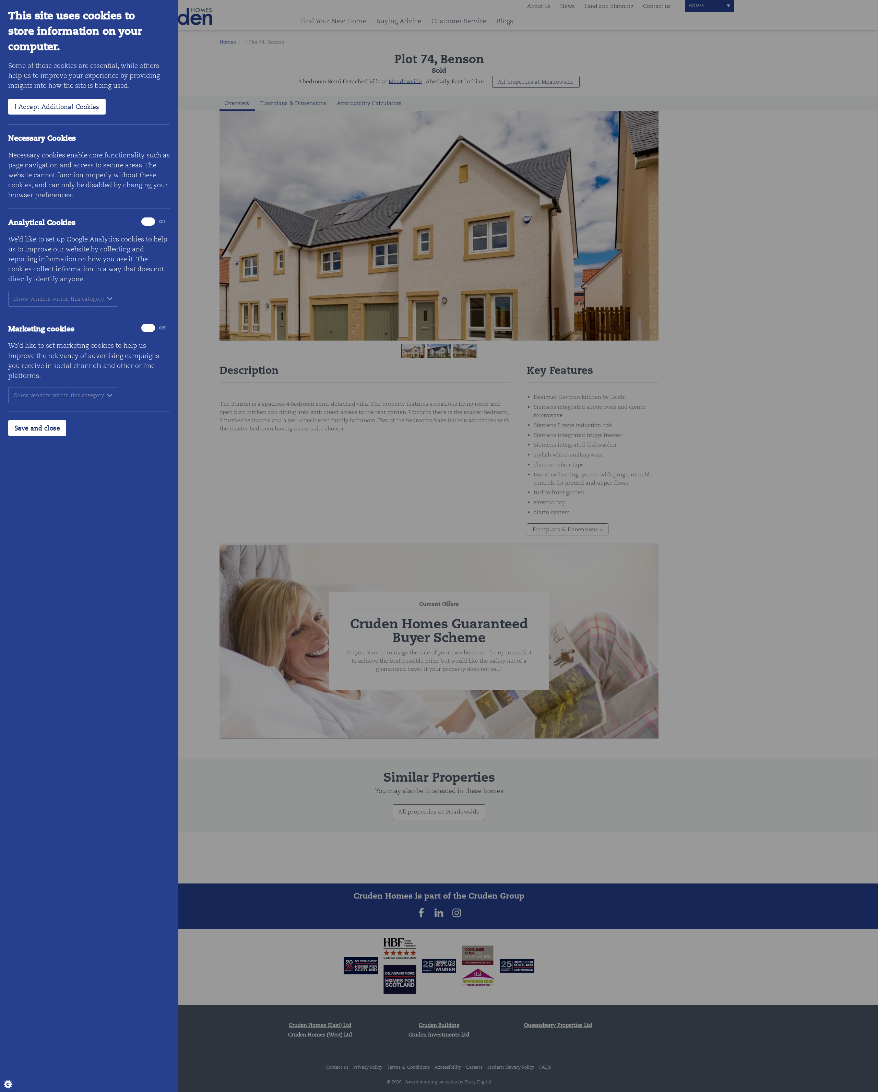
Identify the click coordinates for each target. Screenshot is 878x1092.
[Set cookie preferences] (13, 1078)
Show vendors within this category (59, 299)
